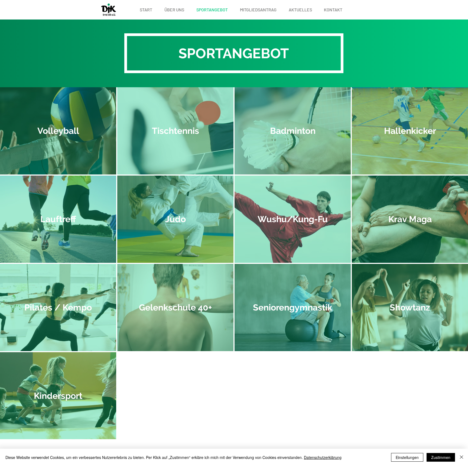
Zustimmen (440, 457)
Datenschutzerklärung (323, 457)
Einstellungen (407, 457)
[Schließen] (461, 457)
